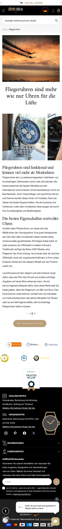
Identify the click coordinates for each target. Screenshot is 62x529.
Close (31, 443)
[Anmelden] (53, 10)
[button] (27, 313)
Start (4, 29)
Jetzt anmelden (56, 481)
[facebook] (24, 433)
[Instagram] (5, 433)
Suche (56, 20)
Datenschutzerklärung (22, 494)
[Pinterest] (15, 433)
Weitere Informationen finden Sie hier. (18, 408)
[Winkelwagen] (58, 10)
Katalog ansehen (3, 10)
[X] (33, 433)
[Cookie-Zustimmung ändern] (5, 519)
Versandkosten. (47, 519)
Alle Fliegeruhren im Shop (30, 323)
